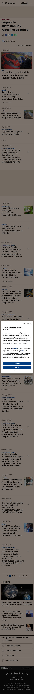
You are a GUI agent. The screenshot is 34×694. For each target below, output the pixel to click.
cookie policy (27, 341)
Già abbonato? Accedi (17, 370)
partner (24, 350)
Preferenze (17, 363)
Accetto (17, 367)
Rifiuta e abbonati (27, 323)
